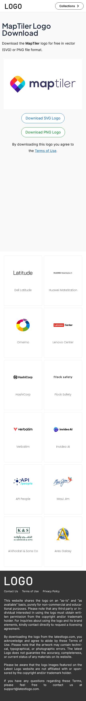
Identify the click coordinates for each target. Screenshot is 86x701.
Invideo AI (63, 447)
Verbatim (23, 447)
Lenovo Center (63, 342)
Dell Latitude (23, 290)
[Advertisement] (43, 203)
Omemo (23, 342)
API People (23, 499)
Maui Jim (63, 499)
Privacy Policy (51, 591)
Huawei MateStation (63, 290)
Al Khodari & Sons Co (23, 551)
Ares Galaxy (63, 551)
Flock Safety (63, 394)
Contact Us (11, 591)
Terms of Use (45, 151)
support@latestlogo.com (21, 689)
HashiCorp (23, 394)
